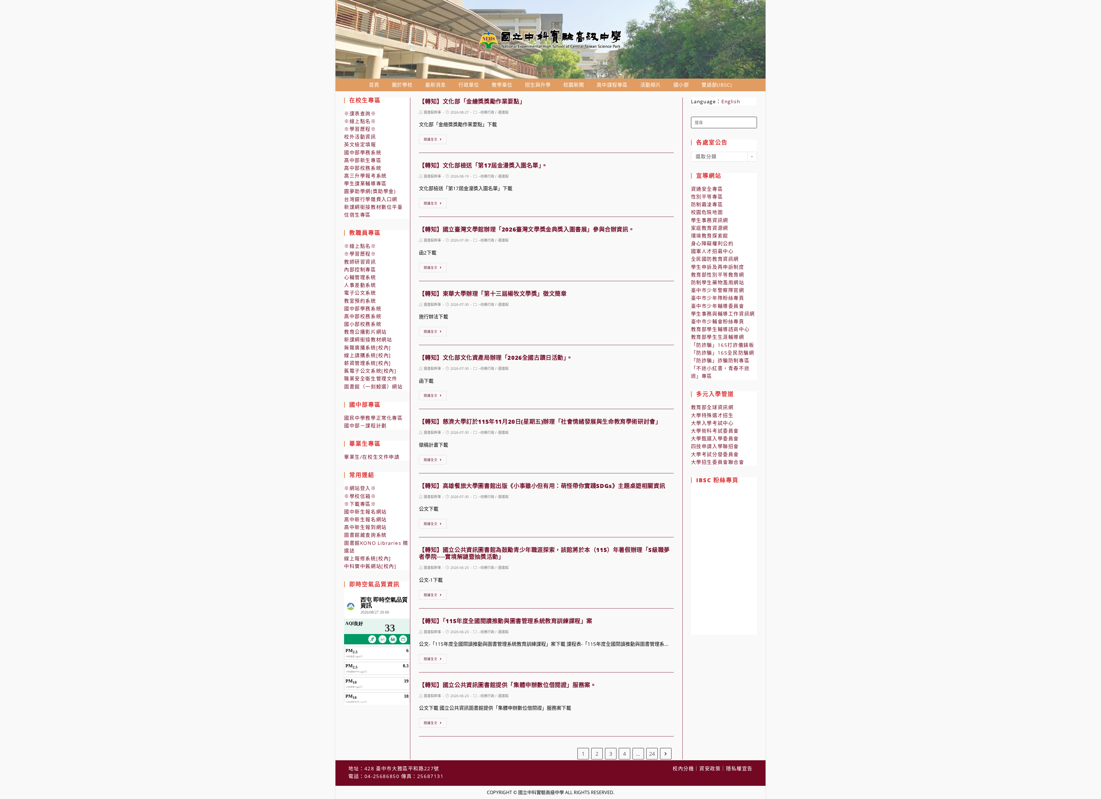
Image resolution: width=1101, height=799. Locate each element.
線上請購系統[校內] (367, 355)
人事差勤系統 (360, 285)
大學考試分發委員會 (715, 454)
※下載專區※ (360, 504)
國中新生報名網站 (365, 511)
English (730, 101)
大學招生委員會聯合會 (717, 462)
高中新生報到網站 (365, 527)
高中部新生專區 (362, 160)
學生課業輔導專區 (365, 183)
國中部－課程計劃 (365, 425)
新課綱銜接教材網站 (368, 339)
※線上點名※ (360, 121)
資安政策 (710, 768)
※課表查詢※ (360, 113)
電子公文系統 (360, 292)
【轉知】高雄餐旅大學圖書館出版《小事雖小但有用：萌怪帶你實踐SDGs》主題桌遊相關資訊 (542, 486)
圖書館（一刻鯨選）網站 (373, 386)
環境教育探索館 (709, 235)
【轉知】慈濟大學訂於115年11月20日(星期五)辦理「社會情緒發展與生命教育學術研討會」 (540, 421)
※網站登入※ (360, 488)
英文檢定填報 (360, 144)
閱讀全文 (431, 139)
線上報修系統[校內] (367, 558)
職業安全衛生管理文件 (370, 378)
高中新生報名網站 (365, 519)
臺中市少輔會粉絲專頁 (717, 321)
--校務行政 (486, 112)
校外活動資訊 (360, 136)
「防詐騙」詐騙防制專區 (720, 360)
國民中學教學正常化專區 (373, 418)
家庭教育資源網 (709, 228)
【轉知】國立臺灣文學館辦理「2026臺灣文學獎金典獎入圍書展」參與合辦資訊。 (526, 229)
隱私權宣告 (739, 768)
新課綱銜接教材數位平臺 (373, 207)
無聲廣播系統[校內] (367, 347)
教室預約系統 (360, 301)
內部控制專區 (360, 269)
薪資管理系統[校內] (367, 363)
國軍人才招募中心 (712, 251)
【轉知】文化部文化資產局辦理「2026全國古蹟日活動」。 (495, 357)
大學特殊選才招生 (712, 415)
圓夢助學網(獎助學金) (370, 191)
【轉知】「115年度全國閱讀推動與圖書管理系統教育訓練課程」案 (505, 621)
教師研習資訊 (360, 261)
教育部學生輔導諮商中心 (720, 329)
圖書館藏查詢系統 (365, 535)
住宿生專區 (357, 214)
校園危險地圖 (707, 212)
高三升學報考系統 (365, 175)
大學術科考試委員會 (715, 430)
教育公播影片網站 (365, 331)
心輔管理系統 (360, 277)
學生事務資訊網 (709, 220)
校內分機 (683, 768)
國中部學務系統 (362, 152)
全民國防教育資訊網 (715, 259)
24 (652, 753)
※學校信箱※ (360, 496)
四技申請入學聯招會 (715, 446)
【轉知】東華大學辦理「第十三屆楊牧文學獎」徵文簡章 (493, 294)
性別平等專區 (707, 196)
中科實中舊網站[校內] (370, 566)
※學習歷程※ (360, 129)
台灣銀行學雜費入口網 (370, 199)
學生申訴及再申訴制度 (717, 267)
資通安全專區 (707, 189)
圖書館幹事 (432, 112)
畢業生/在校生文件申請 (372, 457)
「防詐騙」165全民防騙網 (722, 352)
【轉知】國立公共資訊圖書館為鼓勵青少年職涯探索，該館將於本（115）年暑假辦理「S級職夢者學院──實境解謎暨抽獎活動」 (544, 553)
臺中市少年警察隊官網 (717, 290)
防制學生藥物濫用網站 (717, 282)
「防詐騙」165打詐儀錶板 (722, 345)
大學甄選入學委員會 (715, 438)
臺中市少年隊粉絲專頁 (717, 298)
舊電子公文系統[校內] (370, 371)
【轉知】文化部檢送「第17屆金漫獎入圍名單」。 (483, 165)
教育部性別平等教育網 (717, 274)
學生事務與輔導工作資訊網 (723, 313)
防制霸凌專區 (707, 204)
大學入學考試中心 (712, 423)
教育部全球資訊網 (712, 407)
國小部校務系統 (362, 324)
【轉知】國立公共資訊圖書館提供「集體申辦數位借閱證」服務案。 (507, 685)
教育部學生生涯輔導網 (717, 337)
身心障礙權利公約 (712, 243)
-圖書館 (503, 112)
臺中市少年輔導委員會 (717, 306)
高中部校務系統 (362, 168)
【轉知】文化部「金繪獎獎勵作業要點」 (472, 101)
